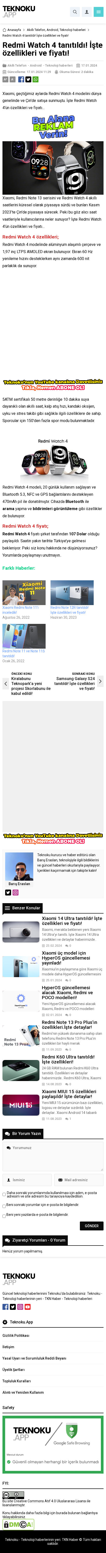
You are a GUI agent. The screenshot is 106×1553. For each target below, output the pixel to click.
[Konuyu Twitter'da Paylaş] (28, 79)
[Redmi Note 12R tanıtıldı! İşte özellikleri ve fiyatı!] (72, 592)
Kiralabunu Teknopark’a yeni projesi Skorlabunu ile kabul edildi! (31, 686)
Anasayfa (14, 30)
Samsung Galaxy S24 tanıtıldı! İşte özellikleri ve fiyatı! (74, 683)
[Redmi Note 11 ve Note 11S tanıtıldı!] (24, 636)
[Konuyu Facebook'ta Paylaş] (21, 79)
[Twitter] (13, 1307)
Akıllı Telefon (36, 30)
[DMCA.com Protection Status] (18, 1528)
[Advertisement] (53, 325)
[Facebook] (5, 1307)
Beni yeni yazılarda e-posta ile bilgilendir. (37, 1215)
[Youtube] (28, 1307)
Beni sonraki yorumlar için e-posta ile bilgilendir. (42, 1205)
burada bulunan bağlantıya (77, 1513)
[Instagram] (20, 1307)
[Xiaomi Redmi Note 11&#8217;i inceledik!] (24, 592)
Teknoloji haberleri (73, 30)
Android (52, 30)
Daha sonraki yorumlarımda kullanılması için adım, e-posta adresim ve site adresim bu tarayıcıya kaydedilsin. (52, 1194)
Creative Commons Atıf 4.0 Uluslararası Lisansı (50, 1501)
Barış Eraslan (19, 884)
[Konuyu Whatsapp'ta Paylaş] (35, 79)
